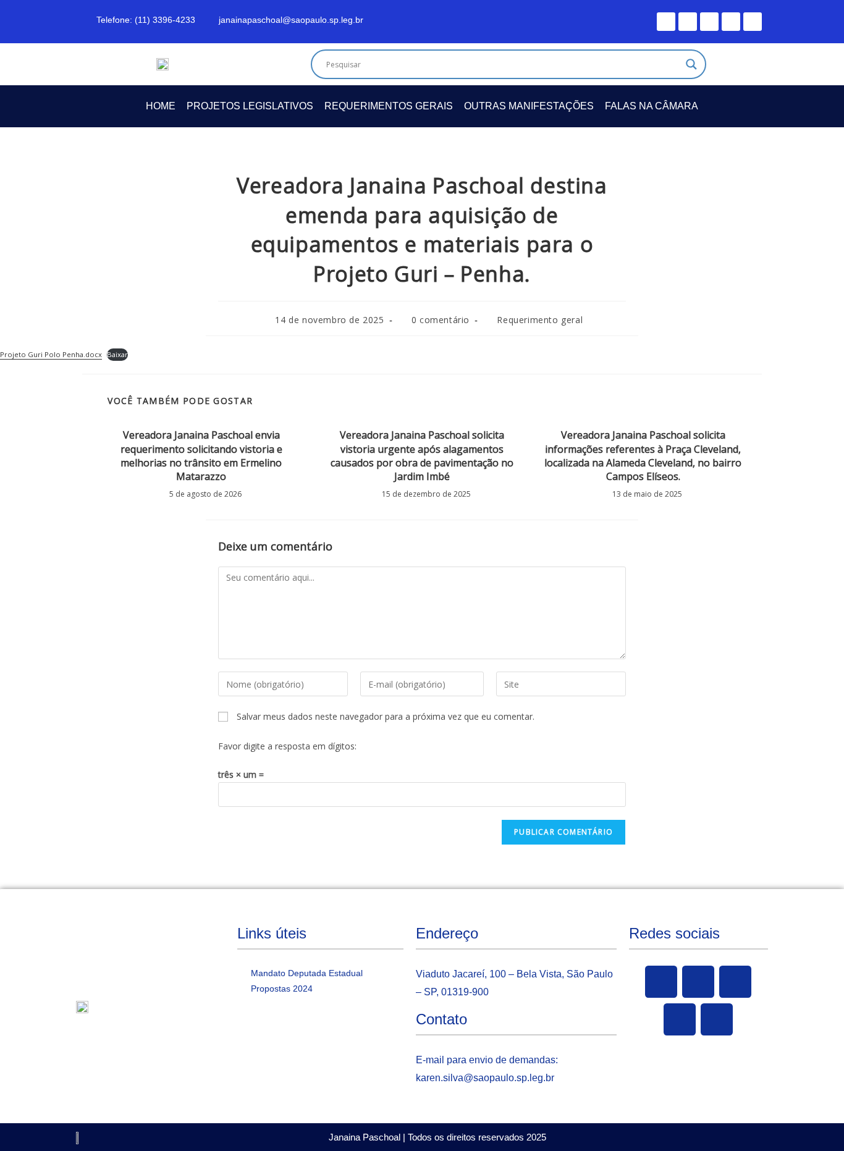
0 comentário (440, 320)
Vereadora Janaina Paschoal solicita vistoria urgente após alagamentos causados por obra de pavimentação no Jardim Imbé (422, 455)
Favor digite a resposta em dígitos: (287, 746)
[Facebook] (666, 21)
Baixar (117, 354)
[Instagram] (731, 21)
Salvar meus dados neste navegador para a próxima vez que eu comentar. (385, 716)
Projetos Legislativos (250, 106)
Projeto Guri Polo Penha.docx (51, 354)
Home (160, 106)
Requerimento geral (540, 320)
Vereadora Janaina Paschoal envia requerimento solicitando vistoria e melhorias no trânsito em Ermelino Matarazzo (201, 455)
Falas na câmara (651, 106)
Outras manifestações (529, 106)
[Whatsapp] (752, 21)
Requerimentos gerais (388, 106)
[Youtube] (709, 21)
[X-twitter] (687, 21)
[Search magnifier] (691, 64)
